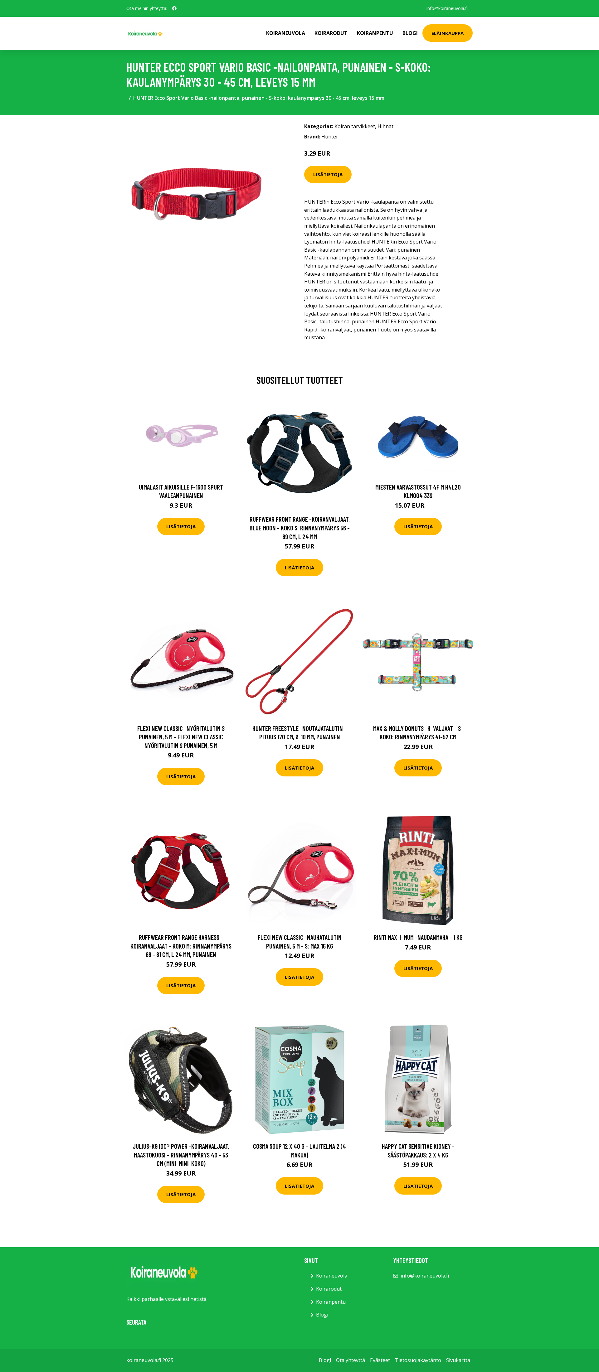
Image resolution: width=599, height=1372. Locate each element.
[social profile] (174, 8)
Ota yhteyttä (350, 1360)
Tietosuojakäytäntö (418, 1360)
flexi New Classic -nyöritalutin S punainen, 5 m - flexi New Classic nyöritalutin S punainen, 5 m (181, 736)
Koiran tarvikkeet (354, 126)
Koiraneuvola (285, 33)
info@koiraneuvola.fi (447, 8)
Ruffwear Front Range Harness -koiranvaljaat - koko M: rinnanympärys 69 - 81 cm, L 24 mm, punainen (180, 945)
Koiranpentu (375, 33)
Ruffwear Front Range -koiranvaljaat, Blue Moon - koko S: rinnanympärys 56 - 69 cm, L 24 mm (300, 527)
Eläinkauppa (447, 33)
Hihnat (385, 126)
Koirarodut (331, 33)
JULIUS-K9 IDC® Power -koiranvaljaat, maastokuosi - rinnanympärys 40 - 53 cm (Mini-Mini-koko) (181, 1154)
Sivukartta (458, 1360)
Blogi (410, 33)
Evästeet (380, 1360)
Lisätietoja (328, 174)
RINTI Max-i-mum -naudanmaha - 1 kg (418, 937)
